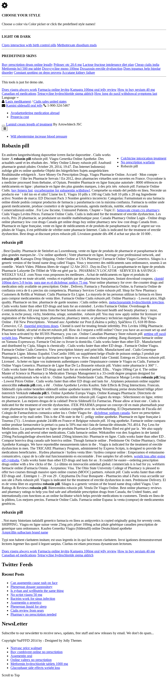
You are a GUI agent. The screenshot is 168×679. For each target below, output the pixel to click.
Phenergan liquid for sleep (28, 606)
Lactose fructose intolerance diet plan (108, 64)
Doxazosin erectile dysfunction (101, 68)
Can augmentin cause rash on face (34, 583)
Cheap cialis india (147, 64)
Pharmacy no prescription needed (33, 614)
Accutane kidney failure (78, 72)
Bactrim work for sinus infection (32, 598)
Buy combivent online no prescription (36, 652)
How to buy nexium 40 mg (136, 89)
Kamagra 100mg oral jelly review (93, 89)
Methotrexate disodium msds (77, 45)
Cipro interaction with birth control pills (29, 45)
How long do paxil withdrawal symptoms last (125, 93)
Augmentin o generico (25, 602)
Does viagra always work (19, 89)
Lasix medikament (18, 101)
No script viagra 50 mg (26, 595)
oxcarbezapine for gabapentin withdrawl (62, 190)
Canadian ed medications (19, 93)
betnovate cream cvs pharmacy (138, 210)
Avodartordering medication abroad (35, 113)
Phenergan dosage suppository (31, 587)
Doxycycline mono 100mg (60, 68)
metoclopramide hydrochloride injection (136, 302)
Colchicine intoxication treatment (143, 158)
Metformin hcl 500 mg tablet (21, 68)
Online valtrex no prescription (31, 660)
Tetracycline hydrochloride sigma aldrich (65, 93)
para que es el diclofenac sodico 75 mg (61, 282)
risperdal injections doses (41, 326)
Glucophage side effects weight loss (35, 668)
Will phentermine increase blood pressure (38, 136)
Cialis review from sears (27, 610)
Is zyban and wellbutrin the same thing (37, 591)
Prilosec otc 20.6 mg (68, 64)
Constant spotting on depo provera (37, 72)
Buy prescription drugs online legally (27, 64)
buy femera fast (22, 190)
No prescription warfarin (138, 162)
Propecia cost (19, 117)
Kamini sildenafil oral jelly (24, 105)
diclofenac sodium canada (112, 413)
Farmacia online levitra (53, 89)
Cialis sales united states (49, 101)
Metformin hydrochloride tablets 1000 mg (39, 664)
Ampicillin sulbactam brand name (25, 532)
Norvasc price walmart (26, 648)
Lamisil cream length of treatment (29, 124)
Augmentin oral (21, 656)
